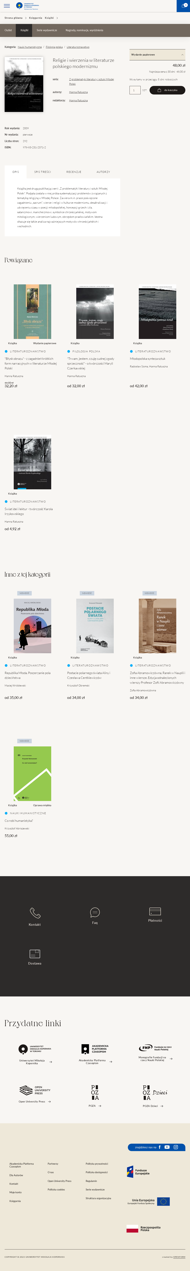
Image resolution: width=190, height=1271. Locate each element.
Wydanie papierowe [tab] (143, 54)
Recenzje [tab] (73, 171)
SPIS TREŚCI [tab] (42, 171)
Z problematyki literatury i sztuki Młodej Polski (91, 81)
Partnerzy (53, 1163)
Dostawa (34, 963)
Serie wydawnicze (47, 30)
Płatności (155, 920)
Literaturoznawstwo (78, 46)
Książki (49, 18)
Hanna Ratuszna (78, 92)
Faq (95, 923)
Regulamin (91, 1181)
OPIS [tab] (15, 171)
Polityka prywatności (97, 1163)
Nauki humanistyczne (30, 46)
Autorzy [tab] (103, 171)
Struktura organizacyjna (98, 1198)
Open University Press (59, 1181)
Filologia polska (54, 46)
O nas (51, 1172)
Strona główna (14, 18)
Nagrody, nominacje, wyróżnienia (84, 30)
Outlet (8, 30)
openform (179, 1257)
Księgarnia (35, 18)
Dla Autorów (16, 1175)
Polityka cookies (56, 1189)
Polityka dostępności (97, 1172)
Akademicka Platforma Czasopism (21, 1165)
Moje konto (15, 1192)
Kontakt (35, 924)
